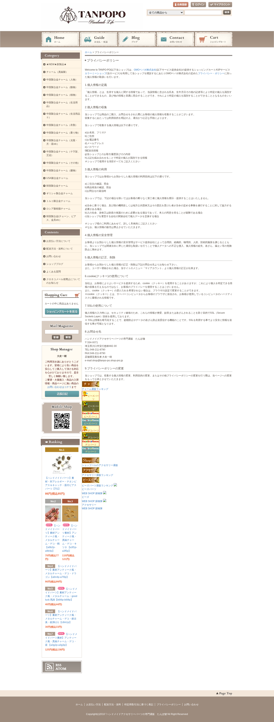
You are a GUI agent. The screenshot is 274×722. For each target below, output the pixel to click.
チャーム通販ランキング (95, 389)
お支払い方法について (58, 241)
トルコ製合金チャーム (58, 201)
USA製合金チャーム (57, 178)
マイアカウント (220, 4)
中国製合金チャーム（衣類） (62, 125)
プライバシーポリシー (169, 704)
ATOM (61, 669)
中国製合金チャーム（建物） (62, 170)
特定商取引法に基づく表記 (138, 704)
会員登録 (181, 4)
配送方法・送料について (59, 248)
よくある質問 (53, 271)
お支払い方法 (93, 704)
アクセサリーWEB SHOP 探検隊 (92, 506)
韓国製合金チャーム (57, 185)
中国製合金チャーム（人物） (62, 79)
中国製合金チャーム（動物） (62, 87)
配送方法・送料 (112, 704)
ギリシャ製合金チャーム (59, 193)
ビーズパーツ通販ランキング (97, 485)
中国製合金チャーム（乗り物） (63, 132)
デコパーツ (90, 444)
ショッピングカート (213, 39)
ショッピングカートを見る (62, 311)
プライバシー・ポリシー (211, 73)
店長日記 (62, 394)
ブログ (137, 39)
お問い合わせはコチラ (59, 387)
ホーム (60, 39)
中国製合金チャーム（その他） (63, 162)
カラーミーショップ (96, 73)
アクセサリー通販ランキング (97, 475)
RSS (58, 665)
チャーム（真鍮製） (57, 72)
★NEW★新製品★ (56, 64)
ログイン (198, 4)
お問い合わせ (175, 39)
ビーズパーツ (90, 416)
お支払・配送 (99, 39)
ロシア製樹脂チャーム (58, 208)
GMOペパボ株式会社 (145, 69)
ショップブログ (54, 264)
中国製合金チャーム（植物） (62, 94)
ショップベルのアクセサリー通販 (100, 465)
